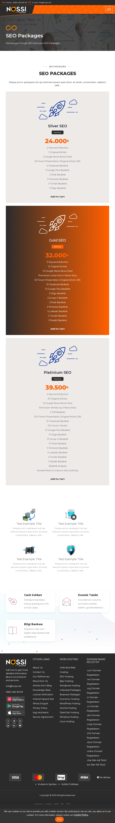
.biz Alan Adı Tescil (96, 764)
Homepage (12, 43)
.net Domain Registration (93, 681)
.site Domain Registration (93, 717)
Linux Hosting (67, 721)
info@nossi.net (44, 2)
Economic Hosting (69, 699)
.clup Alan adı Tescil (96, 760)
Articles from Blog (42, 685)
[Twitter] (14, 721)
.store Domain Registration (94, 744)
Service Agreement (43, 717)
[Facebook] (8, 721)
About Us (38, 667)
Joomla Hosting (68, 708)
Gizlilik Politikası (69, 784)
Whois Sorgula (40, 703)
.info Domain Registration (93, 735)
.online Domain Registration (94, 753)
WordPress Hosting (70, 703)
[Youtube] (8, 725)
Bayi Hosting (66, 681)
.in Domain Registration (93, 699)
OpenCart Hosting (69, 712)
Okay (59, 819)
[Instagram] (20, 721)
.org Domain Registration (93, 690)
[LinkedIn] (14, 725)
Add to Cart (57, 196)
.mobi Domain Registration (94, 726)
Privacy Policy (40, 708)
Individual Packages (70, 690)
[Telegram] (20, 725)
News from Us (40, 681)
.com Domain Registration (94, 672)
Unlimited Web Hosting (67, 669)
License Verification (43, 694)
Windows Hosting (69, 717)
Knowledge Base (42, 690)
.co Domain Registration (93, 708)
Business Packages (70, 694)
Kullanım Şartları (47, 784)
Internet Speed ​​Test (43, 699)
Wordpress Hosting (70, 685)
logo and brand (40, 712)
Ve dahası (104, 777)
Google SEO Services (31, 43)
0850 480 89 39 (20, 2)
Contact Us (38, 672)
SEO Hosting (66, 676)
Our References (41, 676)
